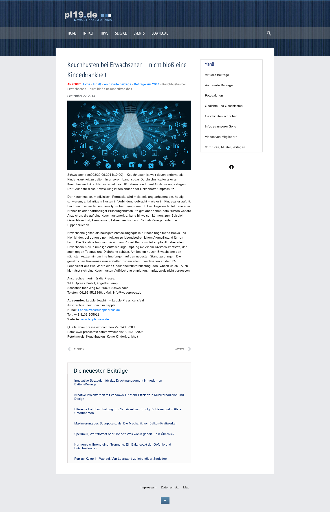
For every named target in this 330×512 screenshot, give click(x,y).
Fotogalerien (214, 95)
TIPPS (104, 33)
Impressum (148, 487)
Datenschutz (170, 487)
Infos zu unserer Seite (220, 126)
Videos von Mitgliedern (221, 136)
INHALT (88, 33)
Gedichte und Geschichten (224, 106)
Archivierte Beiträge (219, 85)
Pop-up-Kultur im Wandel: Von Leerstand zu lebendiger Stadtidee (120, 458)
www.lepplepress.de (95, 319)
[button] (268, 33)
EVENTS (139, 33)
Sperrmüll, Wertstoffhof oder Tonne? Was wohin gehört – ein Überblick (124, 434)
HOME (72, 33)
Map (186, 487)
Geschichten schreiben (221, 116)
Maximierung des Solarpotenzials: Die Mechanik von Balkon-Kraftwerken (125, 423)
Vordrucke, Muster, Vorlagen (225, 147)
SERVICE (121, 33)
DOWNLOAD (160, 33)
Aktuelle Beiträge (217, 75)
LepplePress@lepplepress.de (99, 310)
